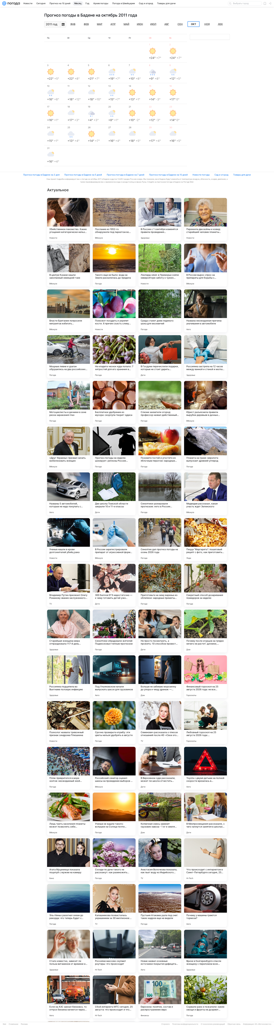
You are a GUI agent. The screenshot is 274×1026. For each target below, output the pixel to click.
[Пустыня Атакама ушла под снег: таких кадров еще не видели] (159, 905)
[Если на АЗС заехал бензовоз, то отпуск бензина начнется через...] (68, 997)
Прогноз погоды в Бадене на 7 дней (125, 174)
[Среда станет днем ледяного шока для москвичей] (159, 310)
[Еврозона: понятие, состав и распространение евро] (159, 997)
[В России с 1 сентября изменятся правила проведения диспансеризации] (159, 219)
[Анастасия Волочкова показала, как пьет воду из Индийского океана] (159, 859)
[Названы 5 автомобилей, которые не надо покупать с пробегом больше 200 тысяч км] (68, 493)
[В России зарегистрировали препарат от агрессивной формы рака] (114, 539)
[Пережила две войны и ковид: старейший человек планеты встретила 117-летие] (205, 219)
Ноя (207, 24)
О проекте (165, 1024)
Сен (180, 24)
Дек (220, 24)
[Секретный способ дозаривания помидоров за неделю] (205, 585)
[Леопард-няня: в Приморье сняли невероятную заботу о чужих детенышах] (159, 265)
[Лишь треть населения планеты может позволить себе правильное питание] (68, 814)
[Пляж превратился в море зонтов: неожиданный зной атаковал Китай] (68, 768)
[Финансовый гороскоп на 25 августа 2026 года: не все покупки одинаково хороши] (205, 676)
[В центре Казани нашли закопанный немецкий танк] (68, 265)
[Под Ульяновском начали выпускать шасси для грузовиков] (114, 676)
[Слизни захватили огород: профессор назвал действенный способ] (159, 402)
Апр (113, 24)
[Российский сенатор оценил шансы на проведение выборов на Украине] (114, 768)
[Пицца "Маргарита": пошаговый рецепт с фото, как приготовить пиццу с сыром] (205, 539)
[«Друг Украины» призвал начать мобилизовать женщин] (68, 448)
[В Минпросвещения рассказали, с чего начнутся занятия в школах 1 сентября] (205, 814)
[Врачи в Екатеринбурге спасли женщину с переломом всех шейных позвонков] (205, 951)
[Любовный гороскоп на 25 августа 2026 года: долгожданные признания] (205, 722)
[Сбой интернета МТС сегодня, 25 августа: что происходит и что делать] (114, 997)
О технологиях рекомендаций (213, 1024)
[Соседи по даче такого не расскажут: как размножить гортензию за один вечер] (114, 859)
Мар (99, 24)
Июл (153, 24)
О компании (13, 1024)
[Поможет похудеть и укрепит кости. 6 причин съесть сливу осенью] (114, 310)
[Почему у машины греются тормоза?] (205, 905)
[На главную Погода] (13, 3)
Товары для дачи (242, 174)
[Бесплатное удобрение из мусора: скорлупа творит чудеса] (114, 402)
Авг (166, 24)
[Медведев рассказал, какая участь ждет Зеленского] (205, 493)
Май (126, 24)
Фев (86, 24)
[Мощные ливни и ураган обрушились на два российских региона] (68, 356)
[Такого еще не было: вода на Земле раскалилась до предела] (114, 265)
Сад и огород (221, 174)
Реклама (24, 1024)
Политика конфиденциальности (185, 1024)
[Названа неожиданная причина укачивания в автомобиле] (205, 310)
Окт (193, 24)
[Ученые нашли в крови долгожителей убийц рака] (68, 539)
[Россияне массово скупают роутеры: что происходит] (114, 951)
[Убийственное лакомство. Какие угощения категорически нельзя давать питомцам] (68, 219)
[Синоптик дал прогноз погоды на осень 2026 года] (159, 539)
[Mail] (4, 3)
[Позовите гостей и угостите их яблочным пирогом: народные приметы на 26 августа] (159, 448)
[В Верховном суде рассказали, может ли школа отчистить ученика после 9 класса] (159, 768)
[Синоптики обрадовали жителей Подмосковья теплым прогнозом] (114, 631)
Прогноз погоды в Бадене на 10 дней (168, 174)
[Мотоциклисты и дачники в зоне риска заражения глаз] (68, 402)
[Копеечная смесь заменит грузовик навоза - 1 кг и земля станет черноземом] (159, 814)
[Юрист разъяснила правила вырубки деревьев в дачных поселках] (205, 402)
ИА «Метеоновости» (263, 1024)
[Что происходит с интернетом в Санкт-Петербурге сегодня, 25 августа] (205, 859)
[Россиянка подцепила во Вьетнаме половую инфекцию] (68, 676)
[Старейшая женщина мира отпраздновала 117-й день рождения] (68, 631)
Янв (72, 24)
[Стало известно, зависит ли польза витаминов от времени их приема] (68, 951)
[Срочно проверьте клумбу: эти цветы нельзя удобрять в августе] (114, 722)
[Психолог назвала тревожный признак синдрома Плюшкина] (68, 722)
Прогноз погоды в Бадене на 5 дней (83, 174)
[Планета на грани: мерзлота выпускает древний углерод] (205, 448)
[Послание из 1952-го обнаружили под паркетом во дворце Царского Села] (114, 219)
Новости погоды (201, 174)
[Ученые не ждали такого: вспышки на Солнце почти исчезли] (114, 814)
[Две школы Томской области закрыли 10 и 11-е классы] (114, 493)
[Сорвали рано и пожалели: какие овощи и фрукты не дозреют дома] (205, 997)
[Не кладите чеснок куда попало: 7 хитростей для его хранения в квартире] (114, 356)
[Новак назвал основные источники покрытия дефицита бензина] (159, 951)
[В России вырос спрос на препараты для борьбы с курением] (205, 265)
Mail (4, 1024)
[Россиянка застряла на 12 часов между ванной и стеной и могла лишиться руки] (205, 356)
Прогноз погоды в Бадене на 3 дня (41, 174)
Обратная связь (233, 1024)
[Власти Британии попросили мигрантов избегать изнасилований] (68, 310)
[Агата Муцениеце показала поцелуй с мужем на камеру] (68, 859)
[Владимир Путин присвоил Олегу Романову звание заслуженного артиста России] (68, 585)
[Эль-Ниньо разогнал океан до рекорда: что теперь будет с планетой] (68, 905)
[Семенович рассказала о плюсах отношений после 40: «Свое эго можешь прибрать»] (159, 722)
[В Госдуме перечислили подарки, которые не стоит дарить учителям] (159, 356)
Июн (140, 24)
